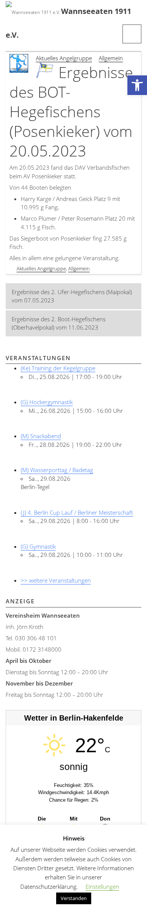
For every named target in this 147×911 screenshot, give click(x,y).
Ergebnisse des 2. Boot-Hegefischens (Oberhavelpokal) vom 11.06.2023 (59, 323)
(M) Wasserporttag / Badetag (57, 470)
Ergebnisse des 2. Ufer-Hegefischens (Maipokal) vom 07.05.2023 (72, 296)
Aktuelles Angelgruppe (64, 58)
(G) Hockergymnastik (47, 402)
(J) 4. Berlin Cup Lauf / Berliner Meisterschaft (77, 512)
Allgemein (111, 58)
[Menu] (131, 34)
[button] (137, 85)
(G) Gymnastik (38, 546)
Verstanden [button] (74, 898)
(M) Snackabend (41, 436)
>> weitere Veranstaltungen (56, 580)
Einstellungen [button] (102, 886)
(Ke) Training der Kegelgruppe (58, 368)
